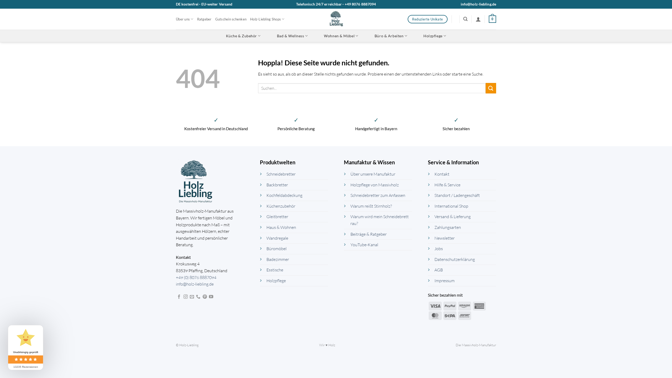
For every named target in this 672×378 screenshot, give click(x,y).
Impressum (444, 280)
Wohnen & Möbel (339, 36)
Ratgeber (204, 19)
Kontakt (441, 174)
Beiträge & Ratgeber (368, 234)
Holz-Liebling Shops (265, 19)
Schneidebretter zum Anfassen (377, 195)
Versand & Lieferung (452, 216)
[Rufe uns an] (198, 297)
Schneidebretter (281, 174)
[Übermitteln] (491, 88)
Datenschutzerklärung (454, 259)
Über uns (183, 19)
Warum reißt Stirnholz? (371, 206)
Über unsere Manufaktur (372, 174)
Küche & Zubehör (241, 36)
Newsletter (444, 238)
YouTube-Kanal (364, 244)
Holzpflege (433, 36)
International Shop (451, 206)
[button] (465, 19)
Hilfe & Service (447, 184)
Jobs (438, 248)
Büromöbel (276, 248)
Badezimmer (277, 259)
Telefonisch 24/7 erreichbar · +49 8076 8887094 (336, 4)
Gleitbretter (277, 216)
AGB (438, 269)
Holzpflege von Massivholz (374, 184)
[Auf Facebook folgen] (179, 297)
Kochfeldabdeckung (284, 195)
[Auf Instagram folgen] (185, 297)
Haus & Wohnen (281, 227)
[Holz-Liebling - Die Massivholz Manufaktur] (336, 19)
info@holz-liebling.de (478, 4)
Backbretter (277, 184)
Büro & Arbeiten (389, 36)
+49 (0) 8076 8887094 (196, 277)
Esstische (274, 269)
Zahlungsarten (447, 227)
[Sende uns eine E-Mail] (192, 297)
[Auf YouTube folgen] (211, 297)
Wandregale (277, 238)
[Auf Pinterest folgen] (205, 297)
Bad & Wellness (290, 36)
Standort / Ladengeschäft (457, 195)
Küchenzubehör (280, 206)
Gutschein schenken (231, 19)
